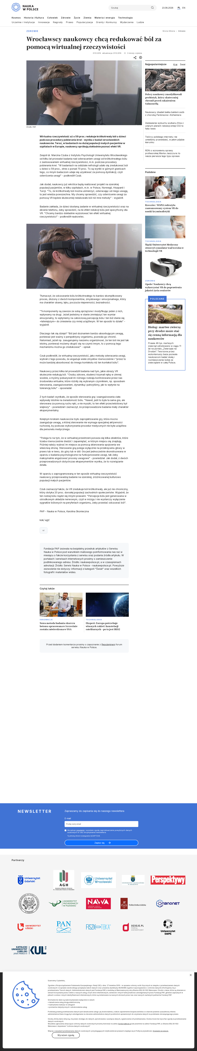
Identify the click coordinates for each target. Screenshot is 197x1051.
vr (43, 530)
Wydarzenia (126, 22)
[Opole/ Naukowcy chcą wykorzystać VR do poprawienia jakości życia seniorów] (165, 273)
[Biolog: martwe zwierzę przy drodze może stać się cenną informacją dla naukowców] (165, 334)
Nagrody (58, 22)
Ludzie (140, 22)
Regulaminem (108, 644)
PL (179, 7)
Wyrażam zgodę (65, 1035)
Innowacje (44, 22)
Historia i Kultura (34, 17)
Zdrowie (66, 17)
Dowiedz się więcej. (161, 1031)
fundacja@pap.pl (124, 1024)
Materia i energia (105, 17)
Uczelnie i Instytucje (23, 22)
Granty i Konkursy (106, 22)
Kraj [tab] (175, 64)
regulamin (80, 830)
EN (183, 7)
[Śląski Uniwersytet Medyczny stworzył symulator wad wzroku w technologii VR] (165, 234)
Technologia (125, 17)
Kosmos (16, 17)
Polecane (157, 298)
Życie (77, 17)
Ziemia (87, 17)
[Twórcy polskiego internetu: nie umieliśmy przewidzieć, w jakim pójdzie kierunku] (165, 139)
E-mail (68, 818)
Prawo (69, 22)
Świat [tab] (182, 64)
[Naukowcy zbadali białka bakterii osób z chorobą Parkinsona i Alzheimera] (165, 114)
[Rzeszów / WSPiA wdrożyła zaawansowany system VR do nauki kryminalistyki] (165, 194)
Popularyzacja (85, 22)
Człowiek (52, 17)
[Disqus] (84, 692)
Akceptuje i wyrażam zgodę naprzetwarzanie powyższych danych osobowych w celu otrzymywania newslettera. (99, 831)
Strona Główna (169, 31)
